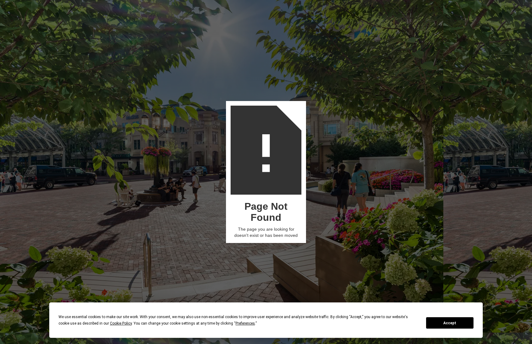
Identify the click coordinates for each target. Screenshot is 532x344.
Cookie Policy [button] (121, 323)
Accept (449, 323)
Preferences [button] (245, 323)
